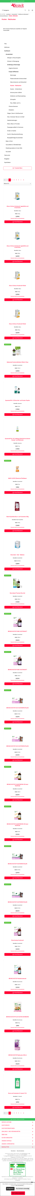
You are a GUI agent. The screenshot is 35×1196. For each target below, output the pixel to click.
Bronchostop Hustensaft (17, 940)
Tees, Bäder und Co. (15, 103)
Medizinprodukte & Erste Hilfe (14, 148)
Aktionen (7, 47)
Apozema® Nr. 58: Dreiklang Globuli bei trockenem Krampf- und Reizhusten (17, 439)
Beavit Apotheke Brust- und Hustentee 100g (17, 516)
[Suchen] (25, 10)
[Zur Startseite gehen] (17, 5)
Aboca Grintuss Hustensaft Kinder (17, 285)
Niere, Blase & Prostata (13, 123)
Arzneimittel (9, 54)
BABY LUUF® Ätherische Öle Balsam (17, 478)
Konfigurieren (10, 1188)
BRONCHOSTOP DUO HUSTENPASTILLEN (17, 707)
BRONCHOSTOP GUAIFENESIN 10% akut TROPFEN (17, 785)
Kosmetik (8, 151)
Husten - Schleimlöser (16, 89)
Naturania (7, 155)
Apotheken (7, 162)
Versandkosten (24, 1153)
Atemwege (13, 75)
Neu (5, 43)
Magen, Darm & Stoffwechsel (15, 113)
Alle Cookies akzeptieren (18, 1193)
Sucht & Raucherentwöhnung (15, 134)
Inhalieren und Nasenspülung (17, 96)
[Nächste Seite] (21, 180)
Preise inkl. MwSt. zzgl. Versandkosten (17, 218)
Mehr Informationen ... (19, 1185)
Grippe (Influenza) (13, 71)
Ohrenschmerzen (13, 106)
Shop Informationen (20, 1150)
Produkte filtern (18, 168)
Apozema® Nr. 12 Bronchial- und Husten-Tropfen (17, 400)
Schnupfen (13, 99)
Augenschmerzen (13, 68)
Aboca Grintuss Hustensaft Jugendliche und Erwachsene (17, 207)
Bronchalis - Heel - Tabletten (17, 554)
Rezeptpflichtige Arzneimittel (15, 137)
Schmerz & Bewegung (13, 61)
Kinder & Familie (11, 130)
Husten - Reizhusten (15, 85)
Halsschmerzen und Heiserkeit (18, 82)
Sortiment (7, 51)
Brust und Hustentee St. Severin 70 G (17, 1093)
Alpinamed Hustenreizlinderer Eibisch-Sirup (17, 362)
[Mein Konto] (29, 10)
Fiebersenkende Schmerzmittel (18, 78)
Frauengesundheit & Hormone (15, 127)
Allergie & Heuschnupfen (14, 57)
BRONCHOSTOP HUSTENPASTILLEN (17, 863)
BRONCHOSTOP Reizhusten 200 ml (17, 1055)
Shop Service (13, 1150)
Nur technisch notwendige (22, 1188)
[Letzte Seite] (23, 180)
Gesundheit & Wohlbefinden (13, 144)
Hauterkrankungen (12, 120)
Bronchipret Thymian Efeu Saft (17, 593)
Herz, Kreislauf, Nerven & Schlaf (15, 117)
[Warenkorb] (32, 10)
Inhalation (11, 110)
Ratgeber (6, 158)
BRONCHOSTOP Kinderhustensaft (17, 978)
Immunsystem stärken (16, 92)
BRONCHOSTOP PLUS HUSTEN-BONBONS (17, 1016)
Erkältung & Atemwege (13, 64)
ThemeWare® (17, 1180)
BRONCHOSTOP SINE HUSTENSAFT (17, 631)
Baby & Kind (9, 141)
